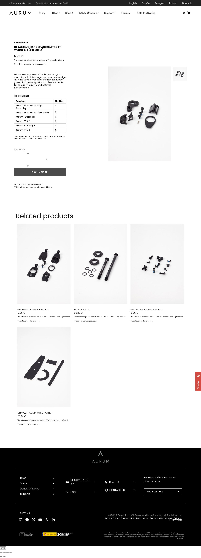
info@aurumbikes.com (20, 3)
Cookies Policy (127, 518)
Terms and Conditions (161, 518)
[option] (139, 113)
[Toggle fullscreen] (7, 552)
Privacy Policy (111, 518)
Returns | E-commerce (175, 519)
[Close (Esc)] (1, 552)
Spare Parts (21, 42)
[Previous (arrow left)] (1, 556)
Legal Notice (142, 518)
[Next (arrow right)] (4, 556)
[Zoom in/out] (10, 552)
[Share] (4, 552)
